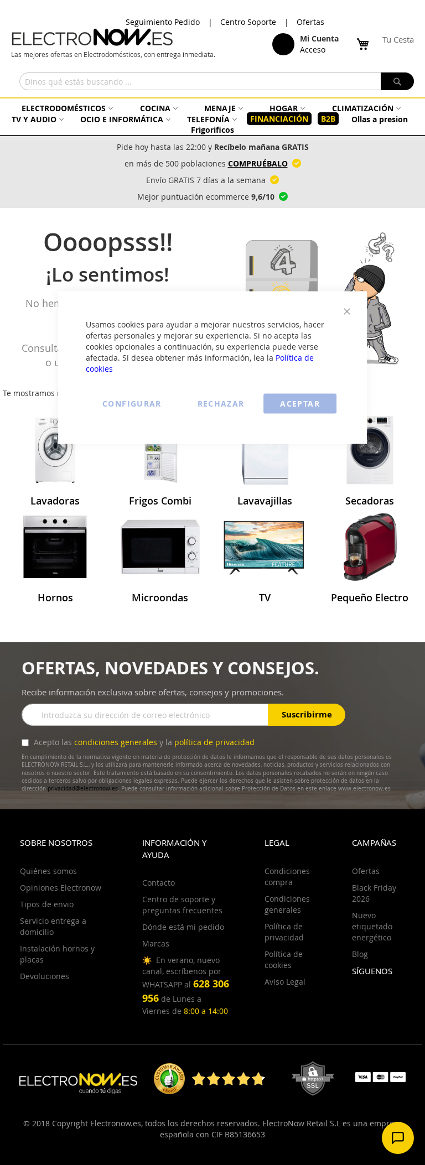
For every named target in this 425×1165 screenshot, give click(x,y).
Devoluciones (44, 976)
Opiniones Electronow (60, 887)
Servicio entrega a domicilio (53, 926)
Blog (360, 954)
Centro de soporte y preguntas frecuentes (182, 905)
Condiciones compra (287, 876)
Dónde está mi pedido (183, 927)
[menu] (212, 119)
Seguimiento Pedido (163, 22)
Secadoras (369, 500)
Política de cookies (284, 959)
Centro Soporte (248, 22)
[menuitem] (66, 108)
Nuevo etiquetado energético (372, 926)
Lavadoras (55, 500)
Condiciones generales (287, 904)
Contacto (158, 882)
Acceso (312, 49)
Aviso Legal (285, 981)
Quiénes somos (48, 871)
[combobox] (216, 81)
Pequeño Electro (369, 597)
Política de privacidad (284, 932)
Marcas (155, 943)
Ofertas (310, 22)
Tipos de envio (47, 904)
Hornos (55, 597)
